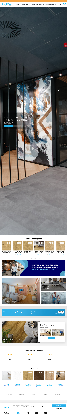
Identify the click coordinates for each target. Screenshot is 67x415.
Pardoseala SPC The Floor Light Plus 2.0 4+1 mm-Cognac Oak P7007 (60, 382)
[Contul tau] (60, 4)
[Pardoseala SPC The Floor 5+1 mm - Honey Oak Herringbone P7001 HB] (6, 245)
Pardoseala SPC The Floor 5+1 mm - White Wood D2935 (17, 382)
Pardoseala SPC (18, 4)
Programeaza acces (18, 126)
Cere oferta (61, 311)
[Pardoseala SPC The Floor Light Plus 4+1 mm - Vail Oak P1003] (49, 375)
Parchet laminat (35, 4)
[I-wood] (46, 394)
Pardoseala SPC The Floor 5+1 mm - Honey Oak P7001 (17, 252)
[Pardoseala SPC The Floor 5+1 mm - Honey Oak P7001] (17, 245)
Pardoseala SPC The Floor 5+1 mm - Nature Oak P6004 (60, 252)
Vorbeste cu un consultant (59, 313)
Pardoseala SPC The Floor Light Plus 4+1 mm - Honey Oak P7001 (28, 252)
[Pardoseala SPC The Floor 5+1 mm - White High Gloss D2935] (6, 375)
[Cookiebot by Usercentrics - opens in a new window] (6, 413)
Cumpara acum (52, 338)
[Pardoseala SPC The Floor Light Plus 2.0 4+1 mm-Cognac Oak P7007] (60, 375)
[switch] (28, 413)
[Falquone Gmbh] (9, 394)
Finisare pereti (41, 4)
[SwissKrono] (21, 394)
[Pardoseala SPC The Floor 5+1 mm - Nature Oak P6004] (60, 245)
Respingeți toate (59, 408)
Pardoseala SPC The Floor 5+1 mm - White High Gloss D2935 (6, 382)
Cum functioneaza (8, 126)
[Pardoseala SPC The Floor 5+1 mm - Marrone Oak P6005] (39, 375)
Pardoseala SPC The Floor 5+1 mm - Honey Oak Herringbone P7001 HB (6, 252)
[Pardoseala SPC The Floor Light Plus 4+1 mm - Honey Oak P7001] (28, 245)
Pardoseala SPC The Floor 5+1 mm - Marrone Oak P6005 (39, 382)
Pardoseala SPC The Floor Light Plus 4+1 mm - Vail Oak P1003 (49, 382)
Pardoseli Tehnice (48, 4)
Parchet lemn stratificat (26, 4)
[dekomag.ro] (7, 4)
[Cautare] (58, 4)
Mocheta (54, 4)
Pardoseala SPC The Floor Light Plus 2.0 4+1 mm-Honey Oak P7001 (39, 252)
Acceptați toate (58, 405)
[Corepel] (33, 394)
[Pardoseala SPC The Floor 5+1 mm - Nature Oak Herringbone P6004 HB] (49, 245)
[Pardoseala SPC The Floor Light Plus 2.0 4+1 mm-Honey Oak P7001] (39, 245)
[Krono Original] (58, 394)
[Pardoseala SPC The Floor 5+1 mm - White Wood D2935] (17, 375)
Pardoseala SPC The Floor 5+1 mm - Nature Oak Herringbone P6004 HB (49, 252)
